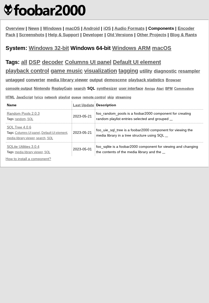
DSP (34, 62)
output (96, 79)
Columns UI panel (88, 62)
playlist (64, 97)
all (24, 62)
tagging (128, 71)
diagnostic (165, 71)
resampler (189, 71)
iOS (107, 28)
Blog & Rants (183, 34)
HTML (10, 97)
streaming (123, 97)
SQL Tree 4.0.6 (19, 127)
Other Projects (151, 34)
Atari (160, 88)
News (33, 28)
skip (110, 97)
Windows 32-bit (49, 48)
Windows (52, 28)
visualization (100, 71)
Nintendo (42, 88)
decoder (52, 62)
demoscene (115, 80)
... (171, 119)
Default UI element (137, 62)
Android (91, 28)
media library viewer (67, 79)
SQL (30, 119)
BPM (169, 88)
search (80, 88)
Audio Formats (129, 28)
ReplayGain (62, 88)
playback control (27, 71)
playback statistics (146, 80)
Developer (93, 34)
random (20, 119)
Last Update (83, 105)
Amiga (150, 88)
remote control (94, 97)
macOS (72, 28)
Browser (173, 80)
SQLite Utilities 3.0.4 (23, 146)
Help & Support (63, 34)
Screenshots (31, 34)
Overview (15, 28)
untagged (15, 79)
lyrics (38, 97)
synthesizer (107, 88)
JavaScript (24, 97)
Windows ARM (131, 48)
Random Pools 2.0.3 (23, 113)
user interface (131, 88)
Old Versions (120, 34)
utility (146, 71)
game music (67, 71)
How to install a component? (28, 159)
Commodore (184, 88)
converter (35, 79)
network (50, 97)
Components (161, 28)
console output (19, 88)
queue (76, 97)
